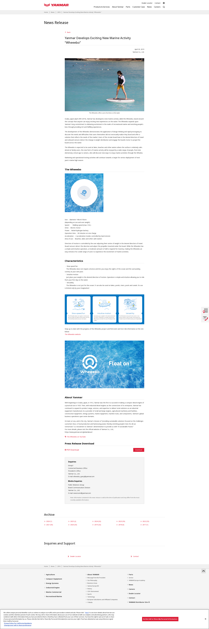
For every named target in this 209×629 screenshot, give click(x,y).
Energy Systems (52, 583)
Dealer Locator (147, 3)
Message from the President (96, 578)
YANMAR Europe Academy (137, 580)
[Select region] (164, 3)
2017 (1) (145, 525)
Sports (89, 594)
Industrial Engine (53, 588)
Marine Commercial (53, 592)
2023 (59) (121, 521)
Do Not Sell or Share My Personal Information (160, 619)
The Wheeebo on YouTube (76, 437)
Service (131, 578)
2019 (58, 12)
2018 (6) (121, 525)
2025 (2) (73, 521)
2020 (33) (73, 525)
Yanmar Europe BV (93, 586)
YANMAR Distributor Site (138, 602)
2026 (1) (49, 521)
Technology (91, 597)
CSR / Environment (93, 591)
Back (68, 32)
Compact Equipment (54, 579)
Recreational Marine (54, 596)
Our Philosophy (92, 580)
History (89, 589)
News (53, 12)
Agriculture (50, 574)
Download (138, 450)
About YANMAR (93, 574)
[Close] (205, 619)
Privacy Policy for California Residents (18, 623)
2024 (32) (97, 521)
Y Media (89, 602)
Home (46, 12)
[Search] (164, 8)
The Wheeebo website (73, 334)
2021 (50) (49, 525)
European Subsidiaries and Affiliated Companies (102, 599)
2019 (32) (97, 525)
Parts (131, 574)
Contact (157, 3)
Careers (132, 589)
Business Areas (92, 583)
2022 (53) (145, 521)
